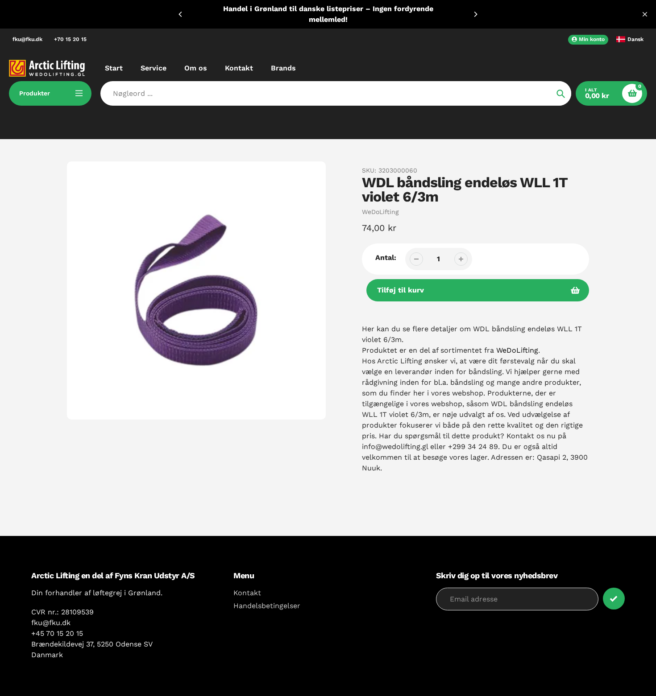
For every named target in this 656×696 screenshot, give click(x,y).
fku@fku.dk (27, 39)
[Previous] (180, 14)
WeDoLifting (380, 211)
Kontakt (247, 593)
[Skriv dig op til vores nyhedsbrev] (614, 599)
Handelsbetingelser (266, 605)
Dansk (635, 39)
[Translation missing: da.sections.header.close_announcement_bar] (644, 14)
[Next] (475, 14)
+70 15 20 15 (70, 39)
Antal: (385, 257)
